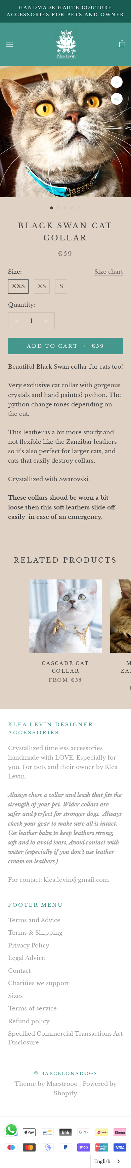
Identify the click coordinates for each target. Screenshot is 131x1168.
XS (42, 286)
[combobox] (107, 1161)
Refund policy (29, 1021)
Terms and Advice (34, 920)
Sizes (15, 996)
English (102, 1161)
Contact (19, 970)
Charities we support (38, 983)
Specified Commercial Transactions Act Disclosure (65, 1038)
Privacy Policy (28, 945)
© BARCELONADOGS (65, 1073)
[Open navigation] (9, 44)
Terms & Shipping (35, 932)
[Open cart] (122, 44)
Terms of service (32, 1008)
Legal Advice (26, 958)
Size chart (108, 271)
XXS (18, 286)
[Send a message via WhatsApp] (11, 1130)
